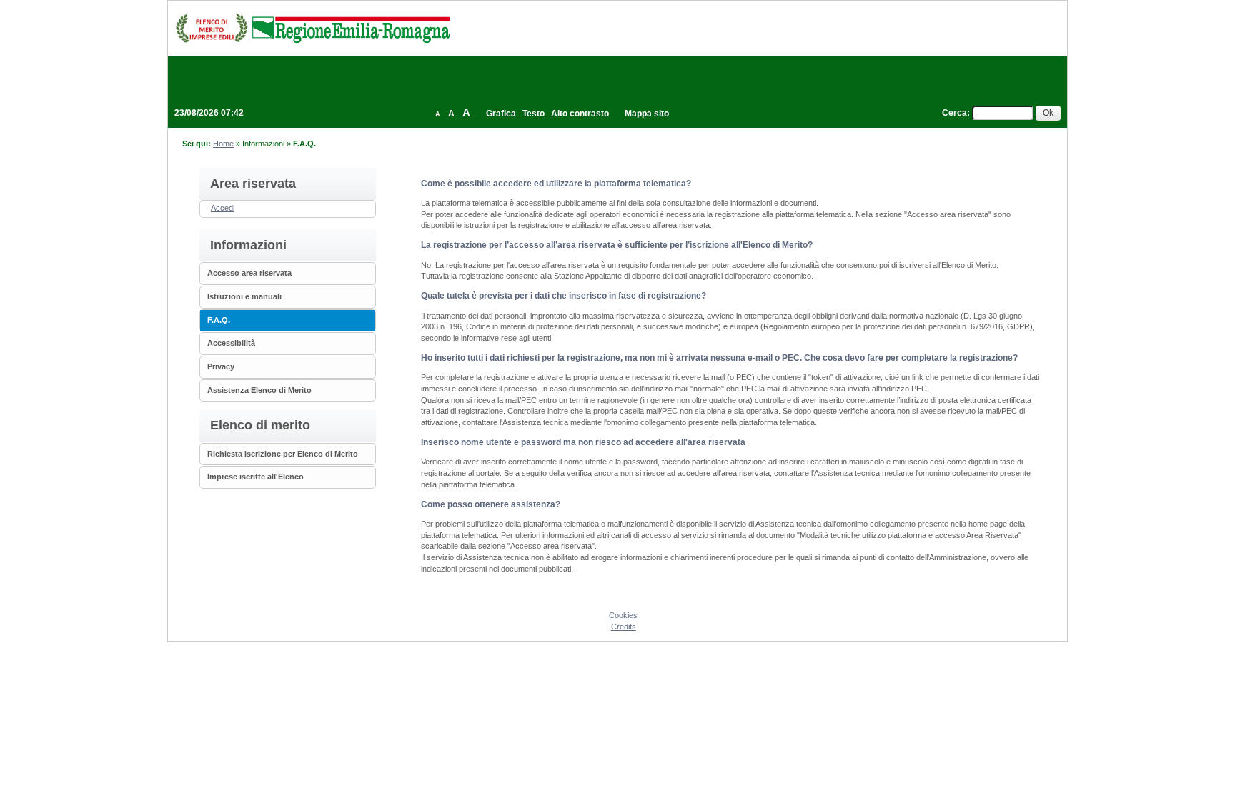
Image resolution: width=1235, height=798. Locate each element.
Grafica (501, 114)
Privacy (220, 366)
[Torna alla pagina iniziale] (312, 28)
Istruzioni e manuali (244, 296)
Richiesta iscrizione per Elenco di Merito (282, 453)
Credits (623, 626)
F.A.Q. (218, 320)
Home (223, 143)
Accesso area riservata (249, 273)
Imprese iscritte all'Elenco (255, 476)
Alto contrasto (580, 114)
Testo (533, 114)
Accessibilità (231, 343)
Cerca (954, 113)
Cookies (623, 615)
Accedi (222, 208)
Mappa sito (647, 114)
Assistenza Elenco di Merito (259, 390)
